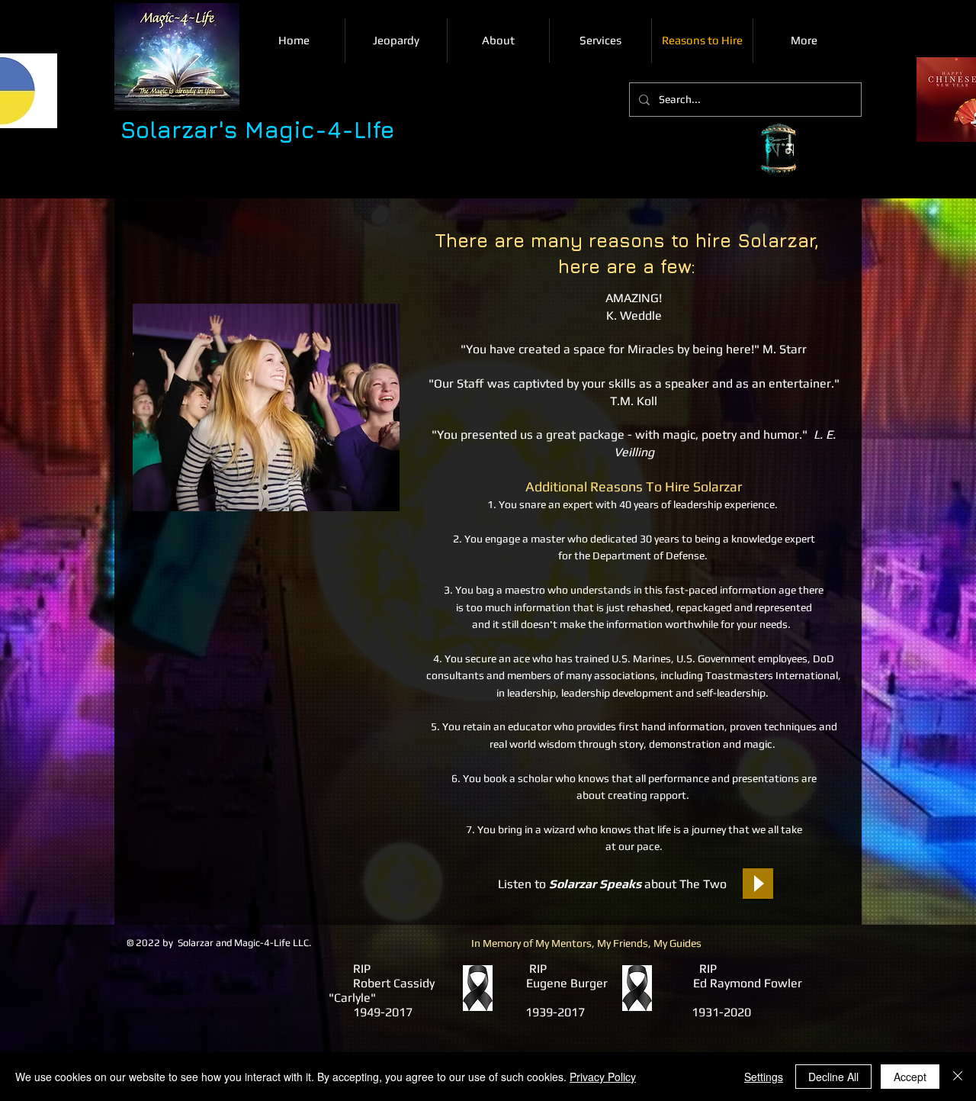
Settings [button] (763, 1076)
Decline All (833, 1076)
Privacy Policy (603, 1076)
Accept (910, 1076)
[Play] (758, 883)
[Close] (958, 1076)
